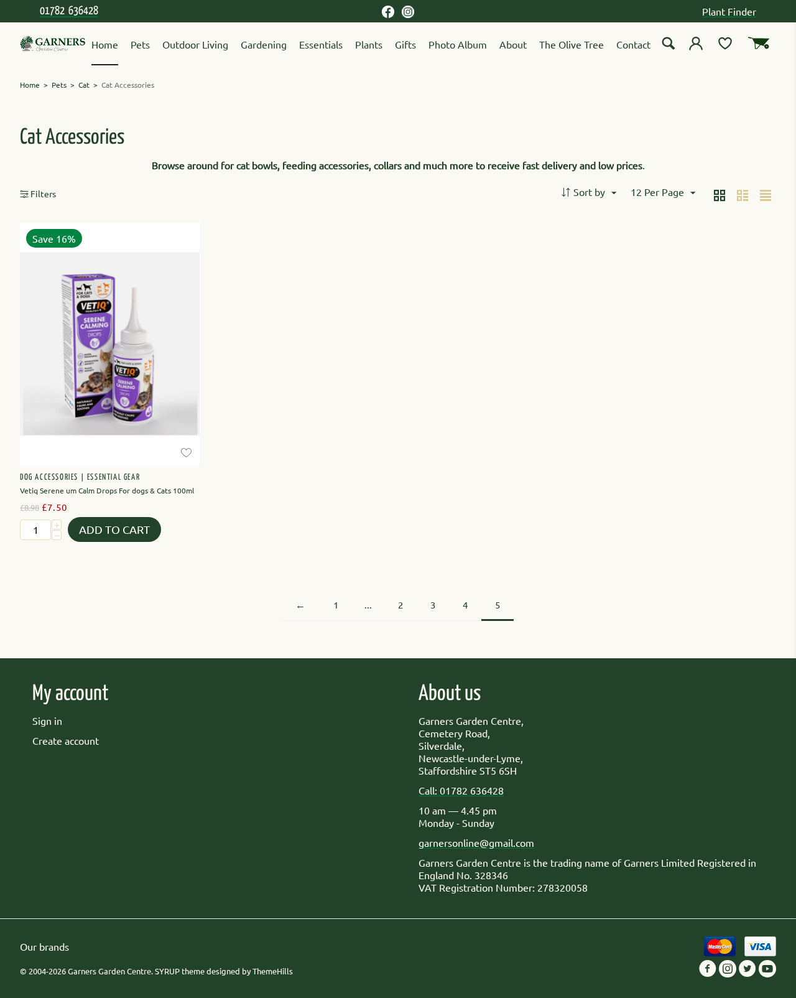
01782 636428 (69, 11)
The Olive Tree (571, 44)
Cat (84, 85)
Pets (140, 44)
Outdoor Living (195, 44)
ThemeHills (272, 971)
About (513, 44)
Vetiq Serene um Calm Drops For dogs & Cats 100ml (107, 490)
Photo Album (457, 44)
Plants (368, 44)
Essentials (321, 44)
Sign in (47, 720)
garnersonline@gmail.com (476, 842)
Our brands (44, 946)
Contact (633, 44)
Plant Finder (729, 11)
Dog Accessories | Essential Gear (80, 477)
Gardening (264, 44)
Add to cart (114, 529)
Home (104, 44)
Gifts (405, 44)
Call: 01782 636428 (461, 790)
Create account (65, 740)
